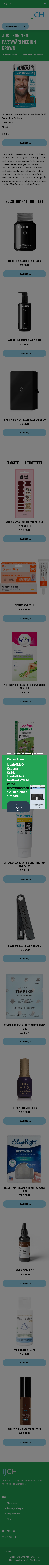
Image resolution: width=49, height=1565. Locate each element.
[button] (18, 807)
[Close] (4, 756)
